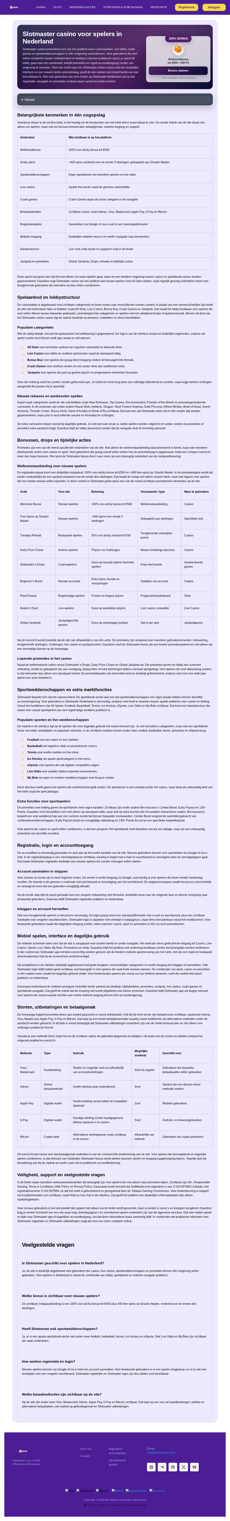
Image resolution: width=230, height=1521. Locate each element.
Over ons (86, 1448)
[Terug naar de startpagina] (43, 1451)
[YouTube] (194, 1467)
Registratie (159, 7)
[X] (183, 1467)
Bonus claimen (178, 70)
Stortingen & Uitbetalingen (123, 7)
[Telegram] (162, 1467)
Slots (58, 7)
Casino (41, 7)
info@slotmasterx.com (161, 1452)
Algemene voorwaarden (117, 1451)
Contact (85, 1456)
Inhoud (29, 99)
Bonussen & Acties (82, 7)
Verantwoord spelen (117, 1462)
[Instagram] (151, 1467)
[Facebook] (173, 1467)
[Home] (14, 7)
